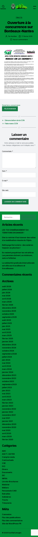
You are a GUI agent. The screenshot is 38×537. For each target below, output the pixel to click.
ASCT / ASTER (8, 454)
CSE (4, 463)
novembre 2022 (9, 409)
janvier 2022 (7, 412)
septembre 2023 (9, 384)
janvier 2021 (7, 421)
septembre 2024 (9, 354)
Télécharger (10, 109)
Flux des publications (11, 517)
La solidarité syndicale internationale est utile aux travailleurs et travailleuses (18, 265)
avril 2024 (6, 366)
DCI (3, 466)
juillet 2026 (7, 289)
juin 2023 (6, 390)
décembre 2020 (9, 424)
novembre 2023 (9, 378)
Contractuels (8, 460)
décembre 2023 (9, 375)
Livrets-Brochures (10, 481)
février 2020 (7, 439)
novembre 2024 (9, 348)
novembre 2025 (9, 311)
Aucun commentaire (20, 40)
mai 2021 (6, 418)
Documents (7, 472)
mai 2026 (6, 296)
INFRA (4, 478)
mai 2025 (6, 329)
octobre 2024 (8, 351)
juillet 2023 (7, 387)
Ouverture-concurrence (11, 105)
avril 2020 (6, 433)
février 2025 (7, 338)
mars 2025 (7, 335)
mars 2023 (7, 400)
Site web (5, 190)
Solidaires (6, 497)
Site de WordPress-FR (11, 524)
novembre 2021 (9, 415)
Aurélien (14, 36)
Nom (4, 171)
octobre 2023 (8, 381)
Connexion (6, 514)
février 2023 (7, 403)
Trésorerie (6, 503)
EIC (3, 475)
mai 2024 (6, 363)
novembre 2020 (9, 427)
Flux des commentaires (12, 520)
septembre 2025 (9, 317)
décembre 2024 (9, 345)
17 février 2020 (27, 36)
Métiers (5, 488)
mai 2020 (6, 430)
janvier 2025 (7, 341)
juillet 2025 (7, 323)
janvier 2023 (7, 406)
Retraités (6, 494)
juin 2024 (6, 360)
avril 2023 (6, 397)
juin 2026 (6, 293)
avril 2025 (6, 332)
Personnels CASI (9, 491)
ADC (4, 451)
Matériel (5, 485)
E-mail (5, 181)
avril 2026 (6, 299)
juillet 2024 (7, 357)
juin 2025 (6, 326)
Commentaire (7, 151)
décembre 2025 (9, 308)
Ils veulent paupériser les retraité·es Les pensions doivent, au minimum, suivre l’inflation (18, 255)
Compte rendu (8, 457)
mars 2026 (7, 302)
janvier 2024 (7, 372)
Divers (5, 469)
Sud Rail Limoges (14, 533)
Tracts (19, 17)
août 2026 (6, 286)
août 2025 (6, 320)
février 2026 (7, 305)
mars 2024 (7, 369)
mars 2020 (7, 436)
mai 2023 (6, 394)
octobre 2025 (8, 314)
